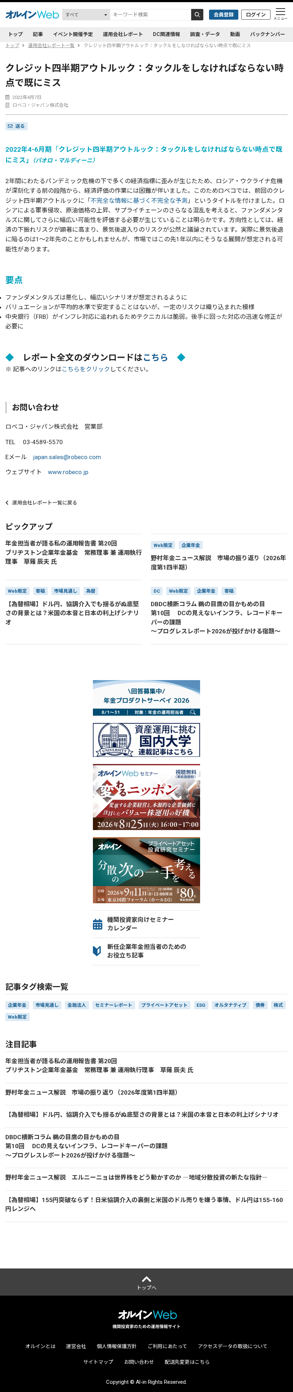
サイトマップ (98, 1362)
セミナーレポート (113, 1005)
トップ (15, 34)
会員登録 (224, 14)
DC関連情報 (166, 34)
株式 (278, 1005)
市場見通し (47, 1005)
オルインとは (40, 1346)
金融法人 (77, 1005)
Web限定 (17, 1017)
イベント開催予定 (73, 34)
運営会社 (76, 1346)
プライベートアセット (164, 1005)
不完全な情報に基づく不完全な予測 (139, 200)
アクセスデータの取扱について (233, 1346)
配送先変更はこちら (187, 1362)
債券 (260, 1005)
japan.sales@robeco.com (67, 457)
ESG (201, 1005)
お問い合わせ (139, 1362)
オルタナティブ (230, 1005)
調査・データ (205, 34)
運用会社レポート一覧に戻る (44, 502)
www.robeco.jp (68, 472)
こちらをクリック (85, 369)
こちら (155, 358)
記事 (38, 34)
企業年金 (17, 1005)
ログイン (256, 14)
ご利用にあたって (167, 1346)
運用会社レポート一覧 (51, 45)
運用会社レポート (123, 34)
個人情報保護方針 (117, 1346)
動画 (235, 34)
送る (20, 126)
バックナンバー (267, 34)
